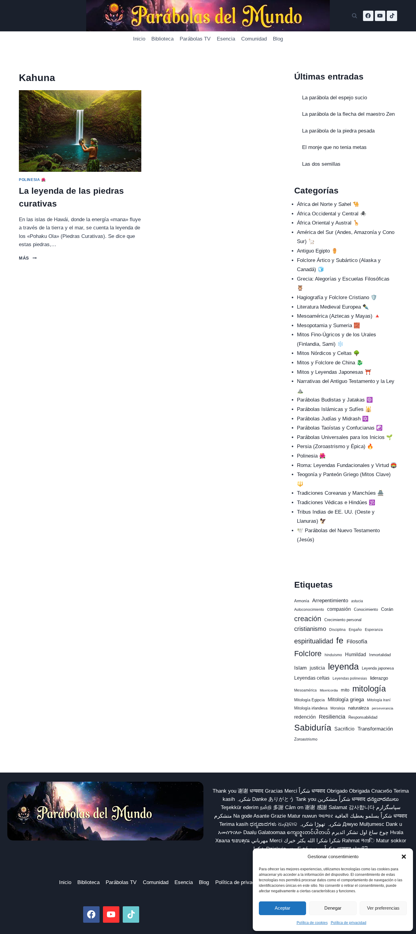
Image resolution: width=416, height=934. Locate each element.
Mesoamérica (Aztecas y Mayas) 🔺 (338, 316)
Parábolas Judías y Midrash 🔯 (332, 419)
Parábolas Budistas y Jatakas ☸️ (335, 400)
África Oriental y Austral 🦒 (328, 223)
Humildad (355, 654)
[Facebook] (368, 16)
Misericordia (329, 690)
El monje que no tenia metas (334, 147)
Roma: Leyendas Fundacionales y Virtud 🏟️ (347, 465)
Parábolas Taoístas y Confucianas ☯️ (340, 428)
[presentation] (80, 131)
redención (305, 717)
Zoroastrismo (305, 739)
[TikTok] (392, 16)
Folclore (308, 653)
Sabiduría (312, 727)
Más (28, 258)
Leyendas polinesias (350, 678)
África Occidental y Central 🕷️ (331, 214)
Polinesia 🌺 (32, 180)
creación (307, 619)
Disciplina (337, 630)
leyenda (343, 666)
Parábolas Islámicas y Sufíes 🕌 (334, 409)
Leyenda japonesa (378, 668)
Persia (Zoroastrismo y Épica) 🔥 (335, 446)
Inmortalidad (380, 655)
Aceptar (282, 908)
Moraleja (337, 708)
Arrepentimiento (330, 600)
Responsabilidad (362, 717)
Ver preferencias (383, 908)
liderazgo (379, 678)
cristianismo (310, 628)
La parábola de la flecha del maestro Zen (348, 114)
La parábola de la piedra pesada (338, 131)
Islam (300, 668)
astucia (357, 601)
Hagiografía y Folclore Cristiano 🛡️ (337, 297)
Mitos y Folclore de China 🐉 (330, 363)
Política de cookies (312, 923)
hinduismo (333, 655)
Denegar (332, 908)
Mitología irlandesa (310, 708)
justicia (317, 667)
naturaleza (358, 708)
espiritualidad (313, 641)
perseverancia (382, 708)
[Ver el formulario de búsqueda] (354, 15)
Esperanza (374, 630)
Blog (278, 39)
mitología (369, 688)
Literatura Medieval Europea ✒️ (333, 307)
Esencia (226, 39)
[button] (404, 857)
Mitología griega (346, 699)
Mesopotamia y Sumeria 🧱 (328, 325)
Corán (387, 609)
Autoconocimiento (309, 609)
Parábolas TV (195, 39)
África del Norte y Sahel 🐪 (328, 204)
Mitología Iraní (378, 700)
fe (340, 640)
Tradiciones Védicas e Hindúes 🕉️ (336, 502)
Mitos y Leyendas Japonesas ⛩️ (334, 372)
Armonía (301, 601)
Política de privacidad (348, 923)
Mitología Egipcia (309, 700)
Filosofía (357, 641)
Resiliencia (332, 716)
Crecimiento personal (342, 619)
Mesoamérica (305, 690)
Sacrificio (344, 728)
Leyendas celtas (312, 678)
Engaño (355, 630)
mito (345, 690)
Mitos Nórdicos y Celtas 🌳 (328, 353)
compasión (339, 609)
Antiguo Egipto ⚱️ (317, 251)
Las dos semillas (321, 164)
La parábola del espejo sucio (334, 98)
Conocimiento (366, 609)
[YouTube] (380, 16)
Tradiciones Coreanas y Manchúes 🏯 (340, 493)
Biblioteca (162, 39)
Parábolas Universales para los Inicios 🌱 (345, 437)
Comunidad (254, 39)
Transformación (375, 729)
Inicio (139, 39)
